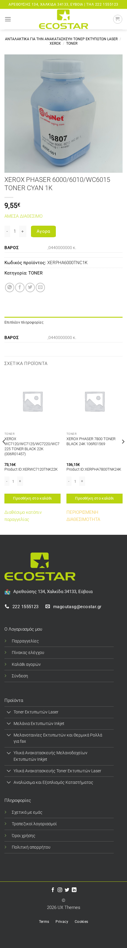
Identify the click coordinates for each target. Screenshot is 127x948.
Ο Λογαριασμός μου (23, 629)
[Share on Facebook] (20, 287)
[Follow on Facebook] (53, 890)
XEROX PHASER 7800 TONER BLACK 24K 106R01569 (90, 441)
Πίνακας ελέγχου (28, 652)
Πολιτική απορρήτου (31, 847)
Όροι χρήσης (23, 835)
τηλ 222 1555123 (102, 4)
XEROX (55, 43)
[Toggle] (8, 713)
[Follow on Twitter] (67, 890)
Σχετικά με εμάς (27, 812)
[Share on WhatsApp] (9, 287)
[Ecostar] (63, 19)
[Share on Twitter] (30, 287)
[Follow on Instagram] (60, 890)
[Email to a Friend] (40, 287)
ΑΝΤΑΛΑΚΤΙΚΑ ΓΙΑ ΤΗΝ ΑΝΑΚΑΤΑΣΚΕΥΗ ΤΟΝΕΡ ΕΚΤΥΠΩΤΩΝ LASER (61, 39)
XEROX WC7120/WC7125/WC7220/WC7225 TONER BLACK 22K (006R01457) (31, 446)
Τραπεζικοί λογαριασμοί (34, 823)
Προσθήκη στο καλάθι (32, 498)
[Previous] (4, 453)
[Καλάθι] (117, 19)
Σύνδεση (20, 676)
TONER (71, 43)
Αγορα (43, 231)
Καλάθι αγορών (26, 664)
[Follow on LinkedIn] (74, 890)
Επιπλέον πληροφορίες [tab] (23, 322)
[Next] (123, 453)
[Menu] (7, 19)
